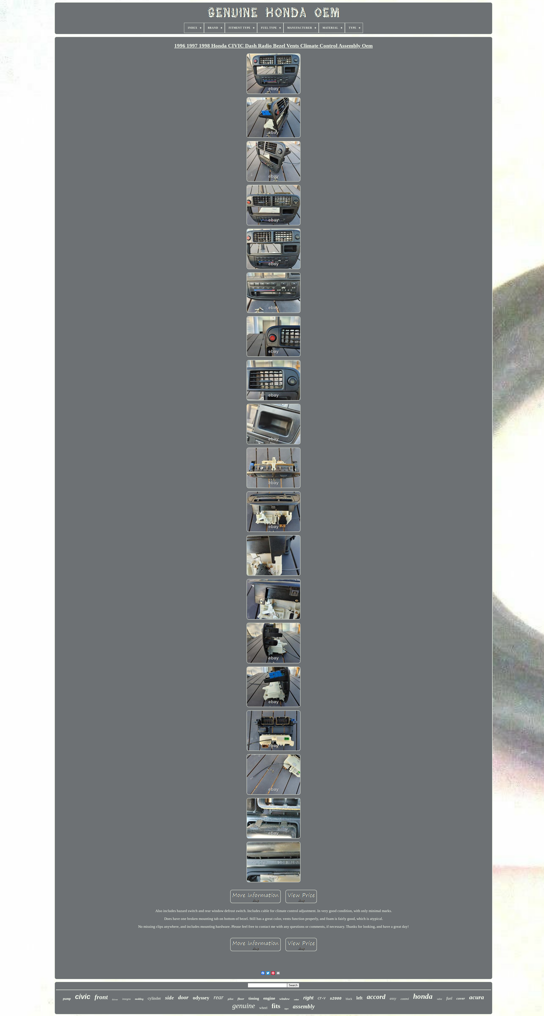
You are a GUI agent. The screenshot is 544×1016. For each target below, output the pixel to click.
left (359, 997)
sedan (296, 999)
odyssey (201, 997)
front (101, 996)
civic (82, 996)
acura (476, 997)
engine (269, 998)
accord (376, 996)
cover (460, 998)
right (308, 997)
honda (423, 996)
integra (126, 998)
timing (253, 998)
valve (439, 999)
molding (139, 999)
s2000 (335, 998)
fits (276, 1006)
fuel (449, 998)
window (284, 998)
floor (241, 998)
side (169, 997)
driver (115, 999)
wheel (263, 1008)
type (287, 1008)
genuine (243, 1006)
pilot (230, 998)
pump (67, 998)
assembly (304, 1006)
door (183, 997)
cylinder (154, 998)
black (349, 998)
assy (393, 998)
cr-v (322, 997)
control (405, 998)
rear (219, 997)
